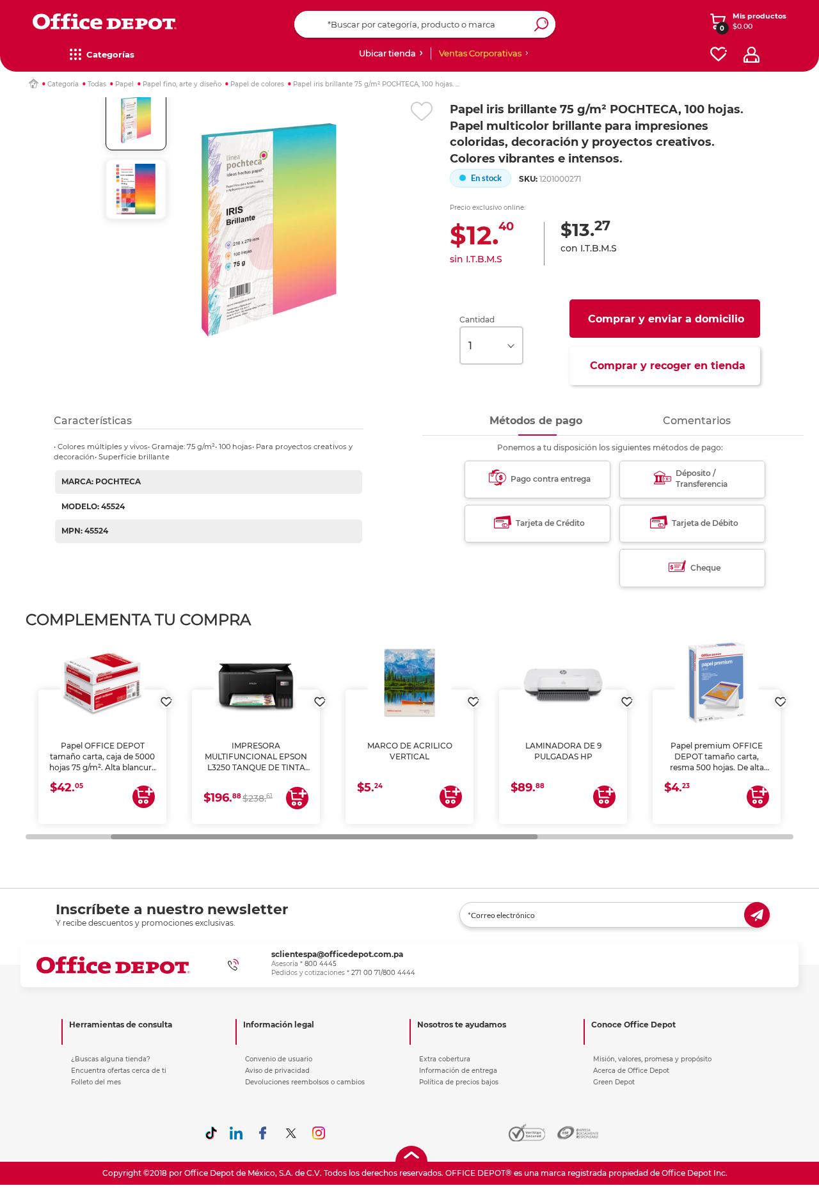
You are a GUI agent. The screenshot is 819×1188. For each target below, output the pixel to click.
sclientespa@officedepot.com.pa (337, 954)
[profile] (751, 55)
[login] (166, 695)
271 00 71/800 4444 (383, 973)
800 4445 (321, 964)
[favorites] (718, 55)
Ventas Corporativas (480, 53)
